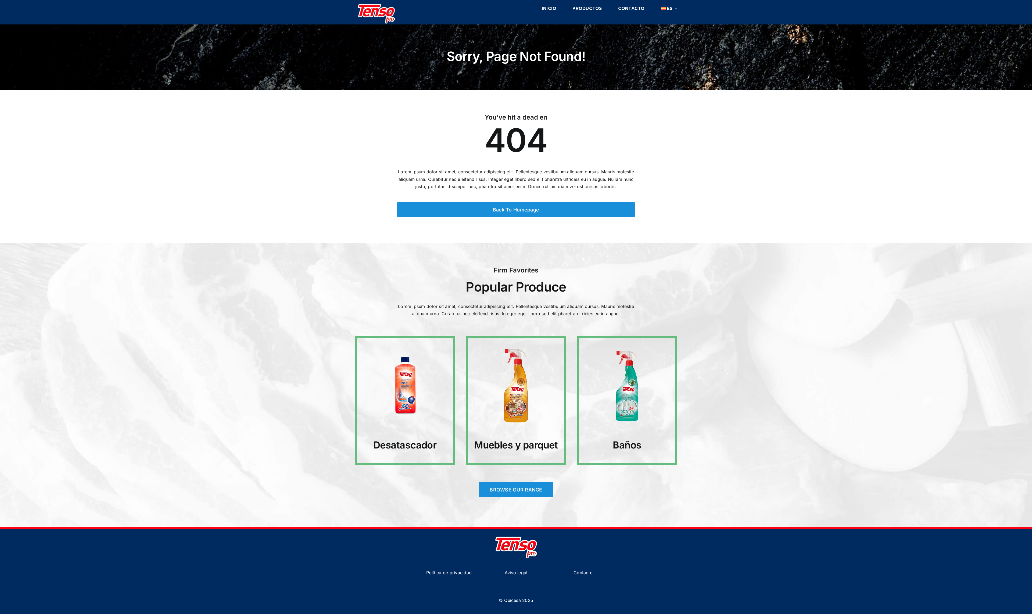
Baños (627, 445)
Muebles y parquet (516, 445)
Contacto (583, 572)
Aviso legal (516, 572)
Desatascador (405, 445)
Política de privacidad (449, 572)
